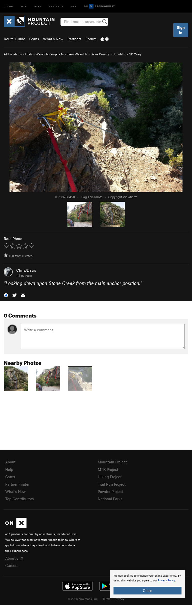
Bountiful (118, 54)
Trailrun (56, 6)
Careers (11, 565)
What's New (53, 39)
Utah (28, 54)
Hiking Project (110, 476)
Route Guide (14, 39)
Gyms (34, 39)
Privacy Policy (166, 580)
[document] (148, 583)
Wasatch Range (47, 54)
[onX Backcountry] (99, 6)
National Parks (110, 498)
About (10, 462)
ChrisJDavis (26, 270)
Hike (38, 6)
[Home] (32, 21)
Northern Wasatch (74, 54)
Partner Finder (17, 484)
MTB (24, 6)
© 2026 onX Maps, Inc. (83, 598)
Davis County (99, 54)
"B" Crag (135, 54)
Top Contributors (19, 498)
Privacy (119, 598)
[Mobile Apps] (104, 39)
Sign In (181, 30)
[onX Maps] (15, 526)
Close (147, 590)
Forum (91, 39)
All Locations (13, 54)
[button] (6, 295)
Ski (73, 6)
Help (9, 469)
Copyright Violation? (122, 197)
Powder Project (110, 491)
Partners (75, 39)
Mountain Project (112, 462)
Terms (106, 598)
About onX (14, 558)
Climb (8, 6)
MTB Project (108, 469)
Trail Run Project (112, 484)
